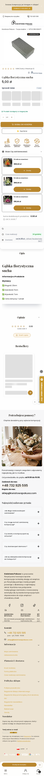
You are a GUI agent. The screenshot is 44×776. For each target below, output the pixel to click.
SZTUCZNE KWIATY (35, 29)
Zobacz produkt (30, 392)
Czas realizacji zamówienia (15, 675)
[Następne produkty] (39, 401)
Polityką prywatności (23, 741)
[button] (22, 317)
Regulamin (27, 736)
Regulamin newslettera (13, 702)
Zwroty (7, 712)
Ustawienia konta (11, 655)
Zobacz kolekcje (22, 8)
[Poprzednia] (2, 6)
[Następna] (41, 6)
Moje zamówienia (11, 651)
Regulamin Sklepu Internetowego (17, 691)
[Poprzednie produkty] (35, 401)
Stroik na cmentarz (21, 159)
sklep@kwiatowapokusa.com (19, 640)
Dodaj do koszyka (23, 124)
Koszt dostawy (9, 668)
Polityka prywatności (12, 688)
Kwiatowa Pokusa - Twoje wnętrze (14, 29)
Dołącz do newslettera (13, 732)
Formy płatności (10, 671)
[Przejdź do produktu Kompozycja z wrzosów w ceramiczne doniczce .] (19, 368)
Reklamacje (8, 709)
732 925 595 (34, 16)
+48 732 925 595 (15, 485)
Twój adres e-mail (10, 730)
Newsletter (8, 705)
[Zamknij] (41, 371)
